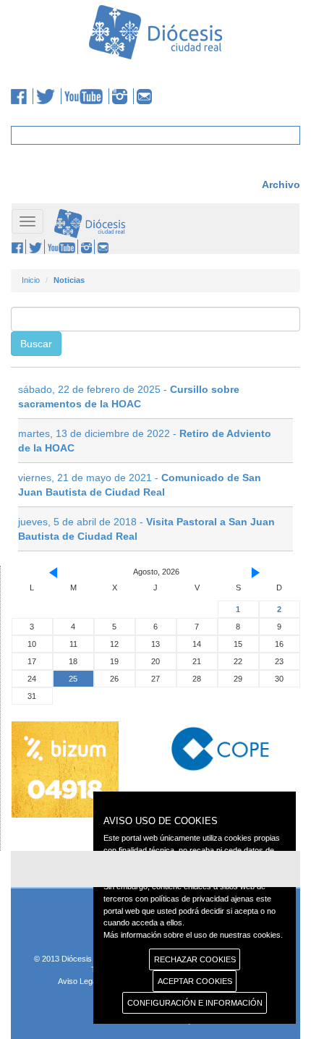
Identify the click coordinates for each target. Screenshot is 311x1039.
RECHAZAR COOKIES (195, 959)
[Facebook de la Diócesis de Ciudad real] (22, 96)
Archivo (281, 184)
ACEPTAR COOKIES (195, 981)
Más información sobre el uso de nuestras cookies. (193, 934)
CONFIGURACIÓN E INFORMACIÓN (195, 1002)
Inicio (31, 280)
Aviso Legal (78, 981)
